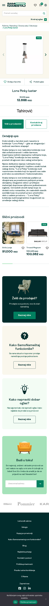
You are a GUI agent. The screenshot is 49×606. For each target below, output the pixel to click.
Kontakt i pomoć (24, 558)
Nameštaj (13, 26)
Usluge (25, 527)
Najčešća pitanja (24, 552)
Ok (15, 602)
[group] (24, 54)
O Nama (24, 577)
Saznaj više (24, 315)
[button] (45, 55)
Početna (5, 26)
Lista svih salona (24, 521)
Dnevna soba (23, 26)
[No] (45, 599)
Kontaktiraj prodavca (36, 124)
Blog (24, 546)
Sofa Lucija (7, 248)
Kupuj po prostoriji (24, 533)
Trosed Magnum (33, 248)
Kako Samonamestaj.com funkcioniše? (24, 540)
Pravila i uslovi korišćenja (24, 570)
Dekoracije (33, 26)
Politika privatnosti (24, 564)
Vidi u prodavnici (13, 124)
